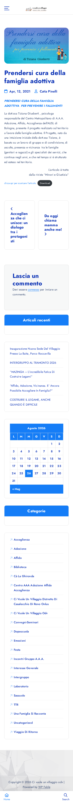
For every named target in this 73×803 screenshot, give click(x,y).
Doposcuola (21, 631)
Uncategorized (23, 723)
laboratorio (21, 686)
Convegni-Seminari (26, 622)
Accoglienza (22, 540)
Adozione (20, 549)
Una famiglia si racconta (30, 714)
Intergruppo (21, 677)
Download (45, 183)
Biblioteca (20, 567)
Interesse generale (26, 668)
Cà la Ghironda (24, 576)
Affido (18, 558)
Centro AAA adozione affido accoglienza (33, 587)
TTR (16, 705)
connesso (33, 289)
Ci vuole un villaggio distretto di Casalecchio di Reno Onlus (35, 601)
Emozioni (20, 641)
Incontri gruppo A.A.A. (29, 659)
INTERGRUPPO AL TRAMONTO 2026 (33, 363)
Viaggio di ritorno (26, 732)
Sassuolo (19, 695)
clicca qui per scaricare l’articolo (20, 183)
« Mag (16, 489)
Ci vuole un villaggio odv (31, 613)
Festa (17, 650)
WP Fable (44, 787)
